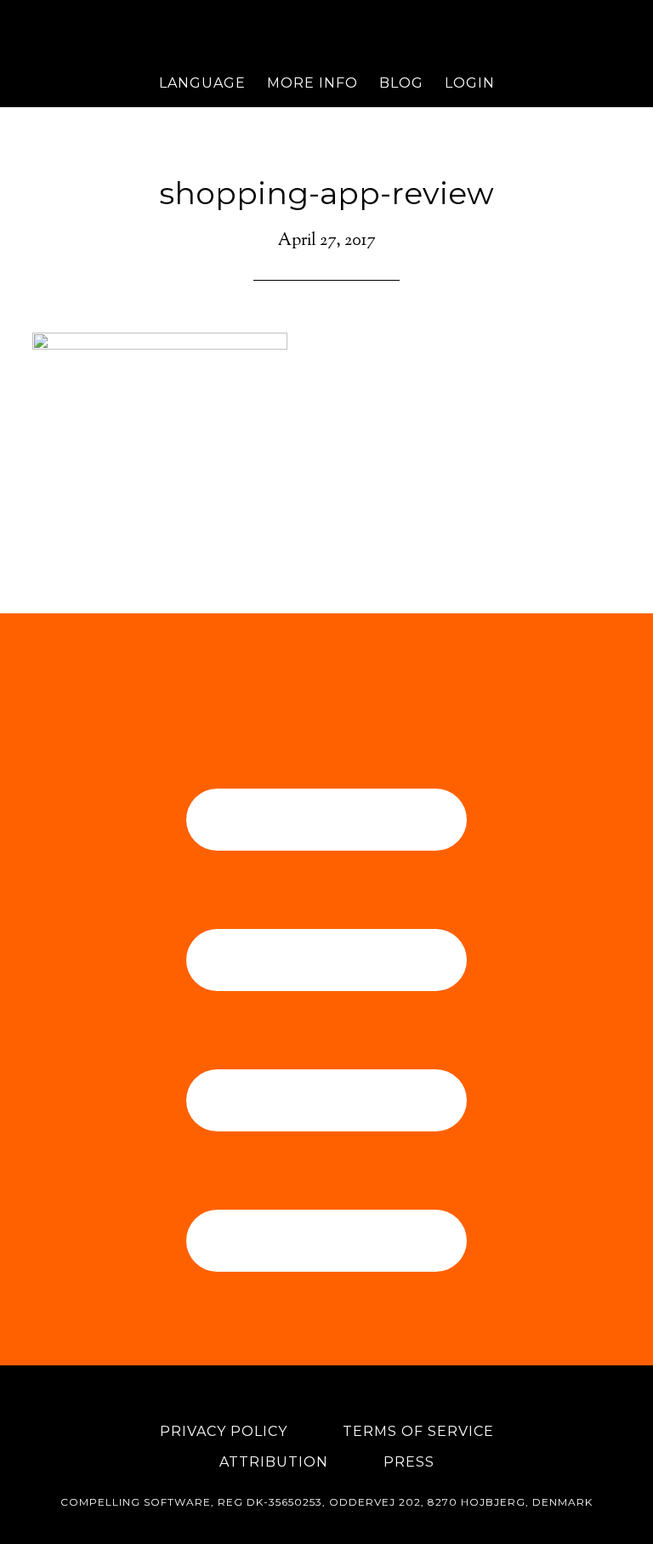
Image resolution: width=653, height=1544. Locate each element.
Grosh (326, 30)
